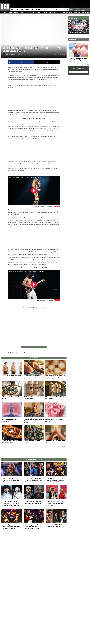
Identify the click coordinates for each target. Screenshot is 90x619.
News (17, 9)
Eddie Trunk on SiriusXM (26, 136)
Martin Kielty (8, 54)
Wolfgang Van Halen (37, 136)
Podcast (38, 9)
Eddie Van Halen (15, 249)
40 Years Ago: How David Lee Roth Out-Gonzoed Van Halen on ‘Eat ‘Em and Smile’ (11, 526)
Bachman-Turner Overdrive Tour (81, 12)
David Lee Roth (46, 67)
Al (13, 220)
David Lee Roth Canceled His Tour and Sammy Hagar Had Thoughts (55, 503)
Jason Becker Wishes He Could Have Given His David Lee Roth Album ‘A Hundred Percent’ (11, 503)
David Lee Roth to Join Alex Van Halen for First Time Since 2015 (33, 503)
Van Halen (19, 67)
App (32, 9)
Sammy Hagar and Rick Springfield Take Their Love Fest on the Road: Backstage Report (33, 526)
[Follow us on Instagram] (57, 9)
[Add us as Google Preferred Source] (53, 9)
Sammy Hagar (19, 71)
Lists (43, 9)
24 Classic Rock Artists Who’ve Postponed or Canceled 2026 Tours (34, 480)
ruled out (42, 260)
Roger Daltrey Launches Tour (49, 12)
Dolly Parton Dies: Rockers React (16, 12)
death (21, 249)
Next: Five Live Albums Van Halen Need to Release (34, 347)
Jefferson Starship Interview (65, 12)
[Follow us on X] (67, 9)
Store (22, 9)
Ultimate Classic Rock (46, 206)
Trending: (4, 12)
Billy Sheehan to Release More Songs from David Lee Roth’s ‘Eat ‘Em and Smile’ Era (56, 480)
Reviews (27, 9)
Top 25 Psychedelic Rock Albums (77, 32)
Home (12, 9)
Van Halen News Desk (18, 110)
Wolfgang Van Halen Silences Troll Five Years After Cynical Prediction (11, 480)
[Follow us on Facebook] (64, 9)
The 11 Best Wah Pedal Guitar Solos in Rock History (55, 526)
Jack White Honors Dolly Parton (33, 12)
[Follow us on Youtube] (60, 9)
